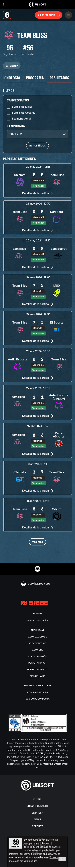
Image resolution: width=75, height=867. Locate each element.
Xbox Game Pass (37, 637)
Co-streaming (46, 14)
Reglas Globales (37, 692)
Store (37, 799)
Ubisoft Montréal (38, 620)
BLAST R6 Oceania (23, 112)
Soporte (37, 826)
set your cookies (28, 861)
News (37, 819)
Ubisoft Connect (37, 806)
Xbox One (37, 650)
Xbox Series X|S (37, 643)
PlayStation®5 (37, 656)
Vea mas (37, 541)
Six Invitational (21, 118)
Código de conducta (37, 699)
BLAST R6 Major (22, 106)
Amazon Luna (37, 676)
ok (62, 859)
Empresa (37, 812)
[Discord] (37, 568)
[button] (37, 180)
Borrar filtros (37, 145)
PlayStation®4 (37, 663)
